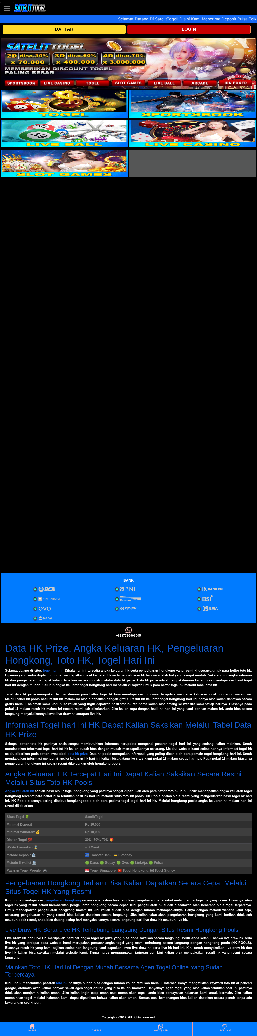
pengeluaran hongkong (62, 900)
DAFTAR (64, 29)
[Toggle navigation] (7, 8)
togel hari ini (53, 670)
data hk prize (78, 754)
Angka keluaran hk (19, 791)
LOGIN (189, 29)
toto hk (61, 983)
